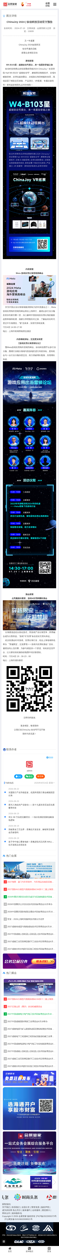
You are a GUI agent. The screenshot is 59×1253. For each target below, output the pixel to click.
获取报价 (6, 1204)
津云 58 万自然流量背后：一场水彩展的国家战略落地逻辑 (31, 818)
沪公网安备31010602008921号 (18, 1219)
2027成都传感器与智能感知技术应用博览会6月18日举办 (30, 926)
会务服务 (36, 1210)
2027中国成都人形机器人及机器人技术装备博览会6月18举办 (30, 934)
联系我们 (16, 1207)
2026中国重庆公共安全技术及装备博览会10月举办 (28, 904)
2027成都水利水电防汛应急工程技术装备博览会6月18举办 (29, 949)
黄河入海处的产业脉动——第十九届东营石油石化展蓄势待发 (31, 806)
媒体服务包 (17, 1213)
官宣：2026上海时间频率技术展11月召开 (24, 919)
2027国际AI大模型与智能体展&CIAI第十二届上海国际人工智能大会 (30, 889)
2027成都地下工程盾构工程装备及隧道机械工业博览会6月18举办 (30, 1036)
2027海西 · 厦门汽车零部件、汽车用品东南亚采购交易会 (30, 882)
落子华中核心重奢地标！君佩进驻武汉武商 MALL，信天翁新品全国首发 (31, 843)
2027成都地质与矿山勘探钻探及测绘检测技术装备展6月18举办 (30, 1029)
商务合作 (6, 1213)
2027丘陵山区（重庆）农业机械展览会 (23, 1006)
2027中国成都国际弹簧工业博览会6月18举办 (26, 1021)
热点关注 (17, 1210)
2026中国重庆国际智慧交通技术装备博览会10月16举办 (30, 912)
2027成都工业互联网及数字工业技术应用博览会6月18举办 (30, 941)
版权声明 (45, 1207)
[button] (54, 1182)
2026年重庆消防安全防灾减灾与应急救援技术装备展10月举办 (30, 897)
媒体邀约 (26, 1210)
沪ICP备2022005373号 (46, 1216)
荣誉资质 (35, 1207)
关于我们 (6, 1207)
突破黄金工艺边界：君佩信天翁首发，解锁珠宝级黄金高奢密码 (31, 831)
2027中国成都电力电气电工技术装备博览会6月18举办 (30, 1014)
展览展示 (46, 1210)
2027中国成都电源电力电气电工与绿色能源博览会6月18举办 (30, 1044)
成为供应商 (7, 1210)
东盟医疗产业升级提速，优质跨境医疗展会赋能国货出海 (31, 794)
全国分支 (26, 1207)
